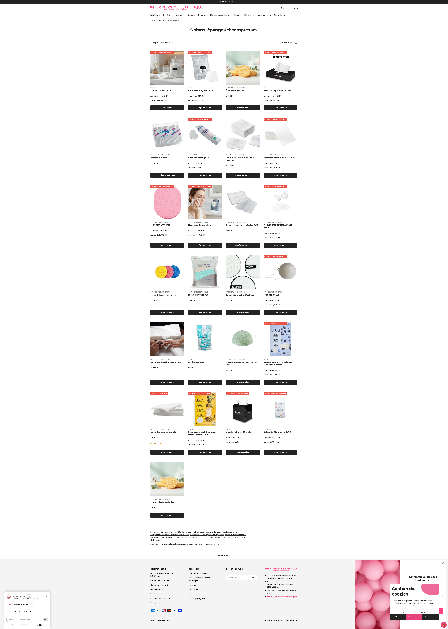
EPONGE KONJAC (271, 295)
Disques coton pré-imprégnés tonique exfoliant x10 (202, 433)
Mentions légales (157, 594)
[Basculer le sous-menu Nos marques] (270, 15)
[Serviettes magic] (205, 339)
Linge (236, 15)
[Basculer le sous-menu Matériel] (253, 15)
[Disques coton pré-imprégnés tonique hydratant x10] (281, 339)
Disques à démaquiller (199, 157)
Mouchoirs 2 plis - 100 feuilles (277, 90)
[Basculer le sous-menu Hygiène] (172, 15)
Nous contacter (157, 589)
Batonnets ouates (158, 157)
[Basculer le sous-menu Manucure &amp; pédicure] (230, 15)
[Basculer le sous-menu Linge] (240, 15)
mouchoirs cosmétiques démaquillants (207, 534)
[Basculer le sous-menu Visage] (183, 15)
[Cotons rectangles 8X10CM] (205, 68)
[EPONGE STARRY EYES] (167, 202)
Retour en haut (224, 555)
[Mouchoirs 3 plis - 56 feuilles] (243, 409)
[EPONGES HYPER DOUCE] (205, 272)
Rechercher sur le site (159, 580)
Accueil (152, 21)
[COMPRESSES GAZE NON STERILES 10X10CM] (243, 135)
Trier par (154, 42)
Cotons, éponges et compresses (168, 21)
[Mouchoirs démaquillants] (205, 202)
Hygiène (166, 15)
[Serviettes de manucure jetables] (281, 135)
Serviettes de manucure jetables (279, 157)
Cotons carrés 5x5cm (160, 90)
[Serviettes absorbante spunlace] (167, 339)
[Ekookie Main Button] (444, 625)
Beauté (201, 15)
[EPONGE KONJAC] (281, 272)
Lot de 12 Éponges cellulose (163, 295)
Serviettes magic (196, 362)
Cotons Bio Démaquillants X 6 (277, 432)
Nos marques (263, 15)
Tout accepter (414, 617)
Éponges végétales (235, 90)
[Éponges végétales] (243, 68)
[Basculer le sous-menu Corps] (194, 15)
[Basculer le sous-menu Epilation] (159, 15)
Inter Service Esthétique (163, 620)
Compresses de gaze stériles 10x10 (242, 225)
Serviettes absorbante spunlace (165, 362)
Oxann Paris (194, 589)
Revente (192, 585)
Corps (190, 15)
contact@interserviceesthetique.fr (282, 596)
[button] (296, 8)
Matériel (247, 15)
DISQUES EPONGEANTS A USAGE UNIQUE (278, 226)
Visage (179, 15)
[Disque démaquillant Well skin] (243, 272)
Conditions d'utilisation (160, 598)
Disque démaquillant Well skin (240, 295)
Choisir (398, 617)
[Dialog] (40, 624)
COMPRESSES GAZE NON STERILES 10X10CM (241, 159)
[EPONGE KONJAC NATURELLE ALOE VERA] (243, 339)
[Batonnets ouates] (167, 135)
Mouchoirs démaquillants (200, 225)
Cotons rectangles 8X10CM (201, 90)
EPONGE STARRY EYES (160, 225)
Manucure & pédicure (219, 15)
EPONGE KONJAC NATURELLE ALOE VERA (241, 363)
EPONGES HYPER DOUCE (198, 295)
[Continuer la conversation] (45, 619)
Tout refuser (430, 617)
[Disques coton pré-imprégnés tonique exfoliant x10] (205, 409)
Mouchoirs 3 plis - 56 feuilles (239, 432)
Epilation (154, 15)
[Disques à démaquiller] (205, 135)
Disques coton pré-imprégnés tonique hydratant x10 (278, 363)
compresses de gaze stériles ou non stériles (169, 534)
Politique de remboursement (163, 603)
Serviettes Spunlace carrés (163, 432)
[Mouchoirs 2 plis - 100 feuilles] (281, 68)
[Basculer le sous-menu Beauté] (206, 15)
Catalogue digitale (197, 598)
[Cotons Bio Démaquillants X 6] (281, 409)
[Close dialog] (443, 563)
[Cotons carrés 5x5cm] (167, 68)
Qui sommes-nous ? (159, 585)
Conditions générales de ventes (271, 620)
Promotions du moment (199, 573)
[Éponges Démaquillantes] (167, 479)
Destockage (279, 15)
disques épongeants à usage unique (185, 537)
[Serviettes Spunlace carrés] (167, 409)
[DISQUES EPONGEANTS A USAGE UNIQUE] (281, 202)
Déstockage (194, 594)
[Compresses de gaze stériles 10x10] (243, 202)
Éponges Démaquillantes (162, 502)
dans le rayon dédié (214, 544)
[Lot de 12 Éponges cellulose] (167, 272)
